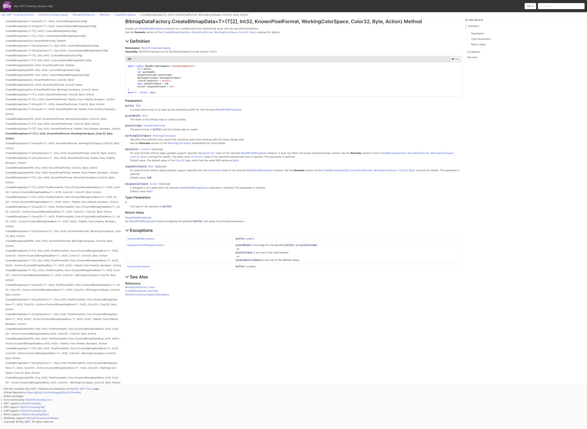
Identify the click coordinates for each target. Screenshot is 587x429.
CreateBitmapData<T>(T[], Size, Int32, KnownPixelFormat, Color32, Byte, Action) (53, 123)
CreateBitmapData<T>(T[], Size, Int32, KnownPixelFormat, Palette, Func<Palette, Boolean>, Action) (63, 128)
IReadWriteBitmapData (151, 28)
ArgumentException (138, 266)
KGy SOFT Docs (83, 388)
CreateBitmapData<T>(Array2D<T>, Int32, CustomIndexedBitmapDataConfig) (51, 26)
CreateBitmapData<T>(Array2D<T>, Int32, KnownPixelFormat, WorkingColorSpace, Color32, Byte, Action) (63, 146)
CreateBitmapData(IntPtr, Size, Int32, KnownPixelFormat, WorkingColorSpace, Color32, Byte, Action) (59, 243)
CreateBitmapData (125, 14)
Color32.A (198, 156)
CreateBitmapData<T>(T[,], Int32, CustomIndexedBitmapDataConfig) (46, 35)
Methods (105, 14)
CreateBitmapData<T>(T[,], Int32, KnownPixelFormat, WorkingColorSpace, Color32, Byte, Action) (59, 136)
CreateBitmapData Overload (141, 290)
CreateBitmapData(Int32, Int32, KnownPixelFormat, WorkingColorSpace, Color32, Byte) (56, 118)
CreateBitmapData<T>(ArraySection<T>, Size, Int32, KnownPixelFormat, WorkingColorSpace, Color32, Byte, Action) (63, 234)
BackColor (209, 153)
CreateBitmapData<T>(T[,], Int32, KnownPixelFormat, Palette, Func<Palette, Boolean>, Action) (60, 99)
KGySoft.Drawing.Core (39, 399)
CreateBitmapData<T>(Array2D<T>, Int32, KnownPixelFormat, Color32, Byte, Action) (55, 104)
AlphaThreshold (212, 170)
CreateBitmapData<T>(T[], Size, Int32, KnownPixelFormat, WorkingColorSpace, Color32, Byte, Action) (60, 180)
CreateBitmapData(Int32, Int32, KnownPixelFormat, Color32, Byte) (44, 84)
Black (236, 160)
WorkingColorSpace (164, 135)
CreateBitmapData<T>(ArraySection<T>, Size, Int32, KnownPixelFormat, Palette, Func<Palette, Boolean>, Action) (61, 160)
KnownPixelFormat (154, 125)
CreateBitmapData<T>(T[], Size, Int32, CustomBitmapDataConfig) (44, 55)
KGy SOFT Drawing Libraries (17, 14)
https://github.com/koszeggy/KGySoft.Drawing (54, 392)
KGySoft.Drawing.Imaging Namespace (147, 294)
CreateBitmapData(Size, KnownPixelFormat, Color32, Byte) (40, 79)
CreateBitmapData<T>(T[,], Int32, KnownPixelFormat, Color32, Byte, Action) (50, 94)
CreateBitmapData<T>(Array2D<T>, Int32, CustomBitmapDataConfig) (46, 21)
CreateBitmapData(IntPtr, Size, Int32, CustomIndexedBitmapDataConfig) (47, 74)
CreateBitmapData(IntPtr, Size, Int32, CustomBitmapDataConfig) (43, 70)
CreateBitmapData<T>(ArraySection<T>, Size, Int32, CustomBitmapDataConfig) (52, 45)
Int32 (145, 115)
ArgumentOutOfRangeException (145, 245)
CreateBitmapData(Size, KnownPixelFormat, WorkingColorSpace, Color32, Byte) (52, 89)
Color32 (145, 149)
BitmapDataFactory (84, 14)
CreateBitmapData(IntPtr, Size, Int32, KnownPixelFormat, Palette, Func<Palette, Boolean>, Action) (62, 172)
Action (153, 183)
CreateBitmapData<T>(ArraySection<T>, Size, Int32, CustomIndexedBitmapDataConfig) (57, 50)
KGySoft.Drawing (31, 403)
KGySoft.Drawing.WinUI (35, 414)
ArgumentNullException (141, 238)
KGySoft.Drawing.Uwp (33, 410)
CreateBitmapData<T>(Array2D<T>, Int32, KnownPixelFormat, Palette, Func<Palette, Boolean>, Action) (61, 111)
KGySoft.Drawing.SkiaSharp (43, 418)
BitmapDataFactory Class (140, 287)
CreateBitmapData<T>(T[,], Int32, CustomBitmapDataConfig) (41, 30)
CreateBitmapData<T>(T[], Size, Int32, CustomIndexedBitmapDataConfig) (49, 60)
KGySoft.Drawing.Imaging (53, 14)
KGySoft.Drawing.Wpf (32, 407)
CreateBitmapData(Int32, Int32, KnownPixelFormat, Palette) (40, 65)
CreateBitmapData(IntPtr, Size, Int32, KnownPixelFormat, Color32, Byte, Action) (52, 167)
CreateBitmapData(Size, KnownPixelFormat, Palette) (36, 40)
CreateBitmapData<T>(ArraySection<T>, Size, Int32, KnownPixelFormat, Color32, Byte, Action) (61, 153)
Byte (150, 166)
